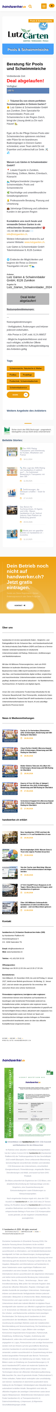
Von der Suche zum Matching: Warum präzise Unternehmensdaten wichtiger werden (36, 869)
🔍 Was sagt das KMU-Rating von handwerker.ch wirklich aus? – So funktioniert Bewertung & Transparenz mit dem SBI (32, 472)
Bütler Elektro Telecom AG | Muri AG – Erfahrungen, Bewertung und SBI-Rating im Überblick (37, 768)
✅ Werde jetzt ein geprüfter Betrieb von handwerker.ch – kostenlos (32, 533)
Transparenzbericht (13, 1234)
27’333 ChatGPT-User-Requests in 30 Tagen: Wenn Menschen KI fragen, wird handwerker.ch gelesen (36, 887)
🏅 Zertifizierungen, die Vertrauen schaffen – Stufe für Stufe (32, 491)
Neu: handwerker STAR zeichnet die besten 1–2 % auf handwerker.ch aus (36, 833)
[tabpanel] (28, 35)
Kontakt (19, 605)
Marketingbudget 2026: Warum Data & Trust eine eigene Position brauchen (36, 851)
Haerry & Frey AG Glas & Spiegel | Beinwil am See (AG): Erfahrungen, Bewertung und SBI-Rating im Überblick (37, 785)
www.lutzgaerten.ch (35, 242)
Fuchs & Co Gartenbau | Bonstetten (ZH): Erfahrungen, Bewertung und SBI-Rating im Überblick (36, 733)
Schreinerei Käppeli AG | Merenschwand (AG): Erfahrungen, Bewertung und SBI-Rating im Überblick (37, 803)
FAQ (20, 1038)
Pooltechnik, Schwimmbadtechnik (24, 381)
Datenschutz (12, 1231)
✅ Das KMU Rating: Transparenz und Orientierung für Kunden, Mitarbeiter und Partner (32, 451)
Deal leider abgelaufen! (28, 299)
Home (5, 1038)
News (13, 1038)
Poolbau (13, 375)
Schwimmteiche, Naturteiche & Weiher (26, 368)
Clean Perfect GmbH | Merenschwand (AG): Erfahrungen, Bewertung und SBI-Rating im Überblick (37, 750)
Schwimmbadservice (18, 388)
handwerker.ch (28, 1142)
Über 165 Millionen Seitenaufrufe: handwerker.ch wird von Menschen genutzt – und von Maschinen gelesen (36, 905)
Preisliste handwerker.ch (16, 1040)
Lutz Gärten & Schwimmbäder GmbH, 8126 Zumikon (26, 279)
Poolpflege (27, 375)
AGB (37, 1231)
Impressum (26, 1231)
